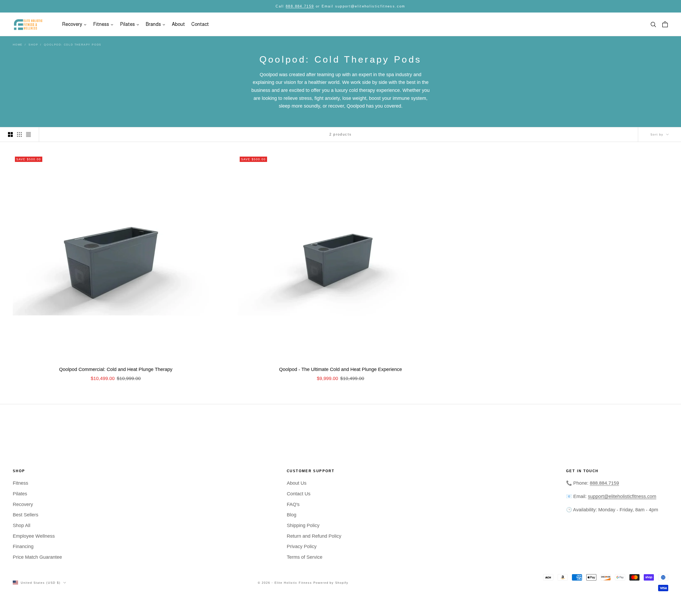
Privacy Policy (302, 546)
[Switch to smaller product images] (19, 134)
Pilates (20, 493)
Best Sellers (25, 514)
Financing (23, 546)
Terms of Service (304, 557)
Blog (291, 514)
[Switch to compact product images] (28, 134)
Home (18, 44)
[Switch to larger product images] (10, 134)
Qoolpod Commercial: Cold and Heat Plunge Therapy (115, 369)
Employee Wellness (34, 536)
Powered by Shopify (331, 582)
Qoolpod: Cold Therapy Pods (72, 44)
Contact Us (298, 493)
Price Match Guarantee (37, 557)
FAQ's (293, 504)
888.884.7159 (300, 6)
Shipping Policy (303, 525)
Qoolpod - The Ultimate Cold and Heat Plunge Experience (340, 369)
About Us (296, 483)
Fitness (20, 483)
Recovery (23, 504)
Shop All (21, 525)
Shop (33, 44)
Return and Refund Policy (314, 536)
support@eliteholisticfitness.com (622, 496)
